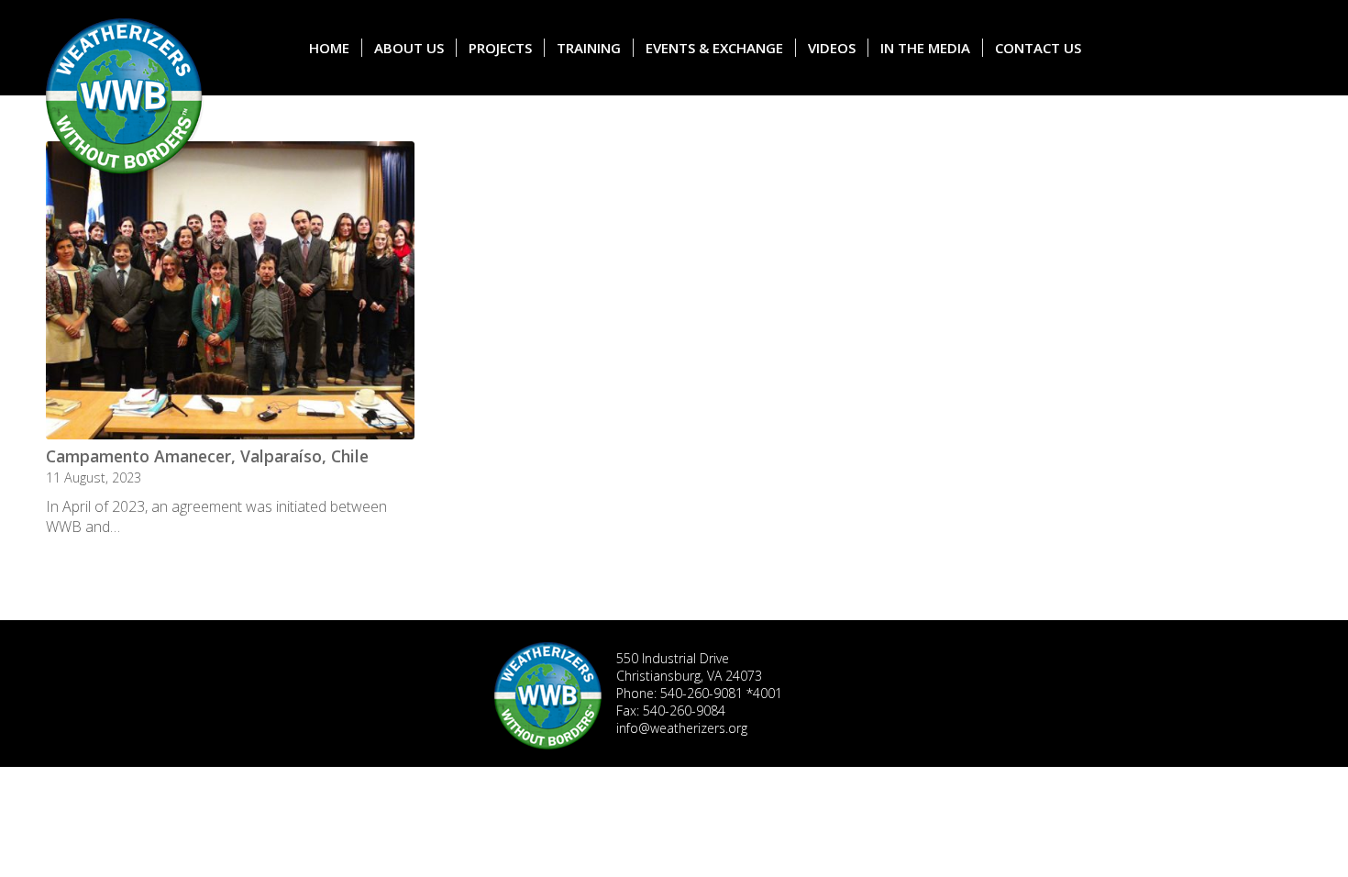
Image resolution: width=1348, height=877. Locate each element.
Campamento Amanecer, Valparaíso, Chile (207, 456)
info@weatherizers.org (681, 728)
